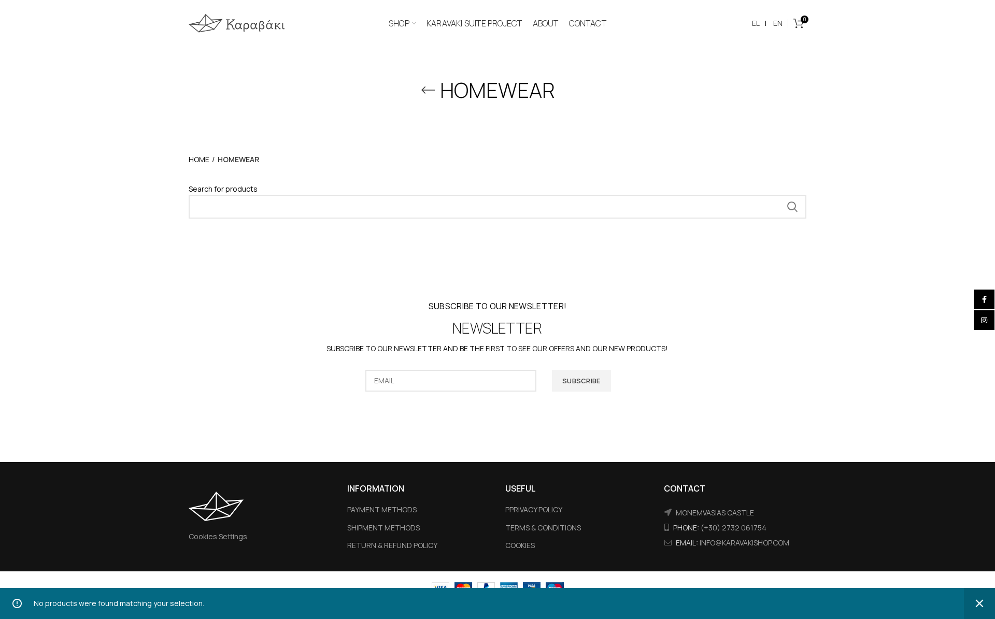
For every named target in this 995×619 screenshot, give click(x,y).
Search (792, 207)
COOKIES (520, 545)
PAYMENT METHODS (382, 509)
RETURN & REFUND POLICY (392, 545)
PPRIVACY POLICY (533, 509)
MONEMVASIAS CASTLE (715, 512)
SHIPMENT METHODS (383, 527)
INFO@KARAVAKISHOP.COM (744, 543)
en (778, 23)
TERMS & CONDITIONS (543, 527)
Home (199, 159)
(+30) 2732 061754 (733, 527)
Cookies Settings (218, 536)
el (756, 23)
